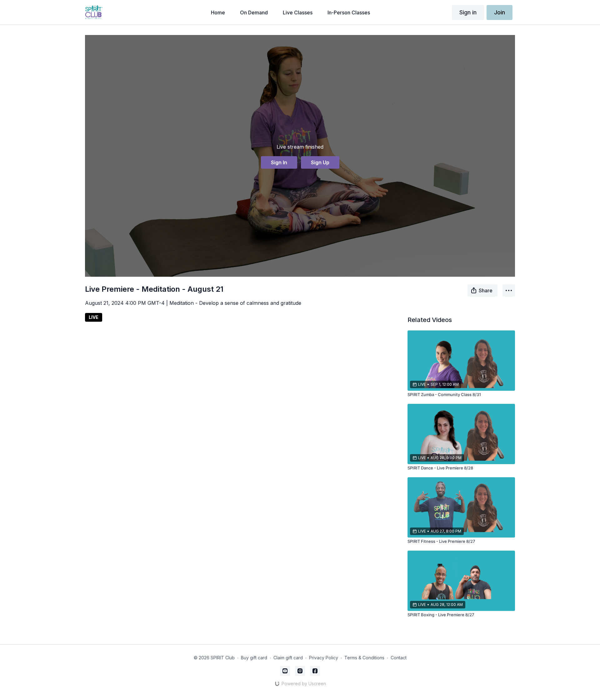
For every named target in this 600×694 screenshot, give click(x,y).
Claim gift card (288, 657)
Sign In (279, 162)
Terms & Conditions (364, 657)
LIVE (93, 317)
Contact (399, 657)
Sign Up (320, 162)
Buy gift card (254, 657)
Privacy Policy (323, 657)
